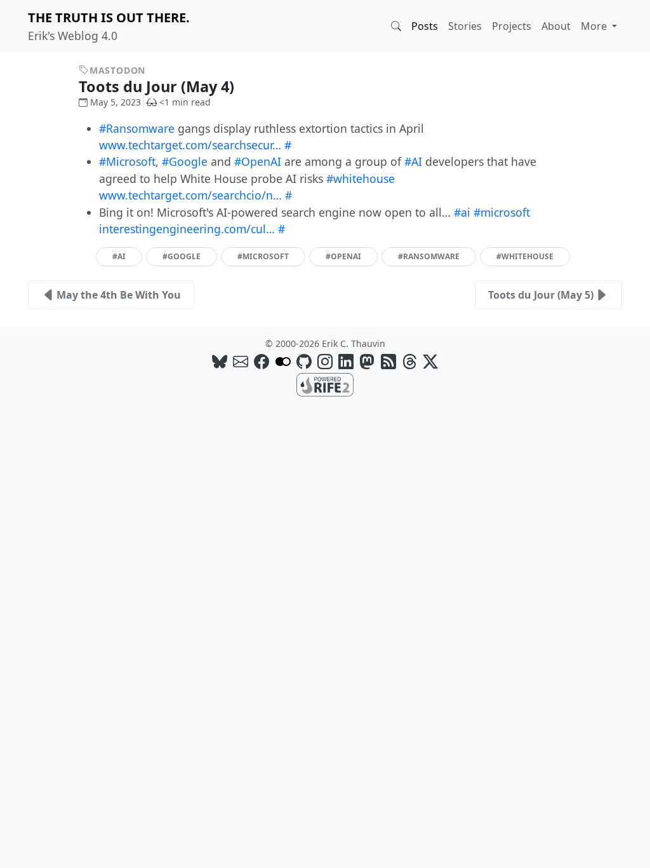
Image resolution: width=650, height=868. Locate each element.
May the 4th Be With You (118, 295)
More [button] (595, 26)
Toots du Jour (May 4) (158, 86)
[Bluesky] (219, 361)
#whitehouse (360, 178)
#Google (185, 161)
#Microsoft (127, 161)
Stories (465, 26)
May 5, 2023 (115, 102)
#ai (462, 212)
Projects (511, 26)
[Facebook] (261, 361)
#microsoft (502, 212)
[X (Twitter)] (430, 361)
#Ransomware (137, 128)
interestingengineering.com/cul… (187, 228)
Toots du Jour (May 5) (541, 295)
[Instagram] (325, 361)
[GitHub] (304, 361)
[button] (396, 26)
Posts (424, 26)
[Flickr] (283, 361)
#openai (343, 256)
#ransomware (429, 256)
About (556, 26)
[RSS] (388, 361)
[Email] (240, 361)
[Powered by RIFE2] (325, 384)
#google (181, 256)
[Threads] (409, 361)
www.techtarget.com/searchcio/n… (190, 195)
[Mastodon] (367, 361)
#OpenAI (257, 161)
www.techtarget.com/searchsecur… (190, 145)
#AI (413, 161)
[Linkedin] (346, 361)
